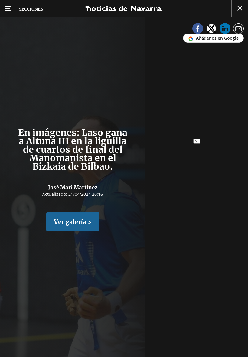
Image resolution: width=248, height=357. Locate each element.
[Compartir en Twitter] (211, 29)
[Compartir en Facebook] (197, 29)
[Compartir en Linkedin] (225, 29)
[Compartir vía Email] (238, 29)
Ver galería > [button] (73, 222)
